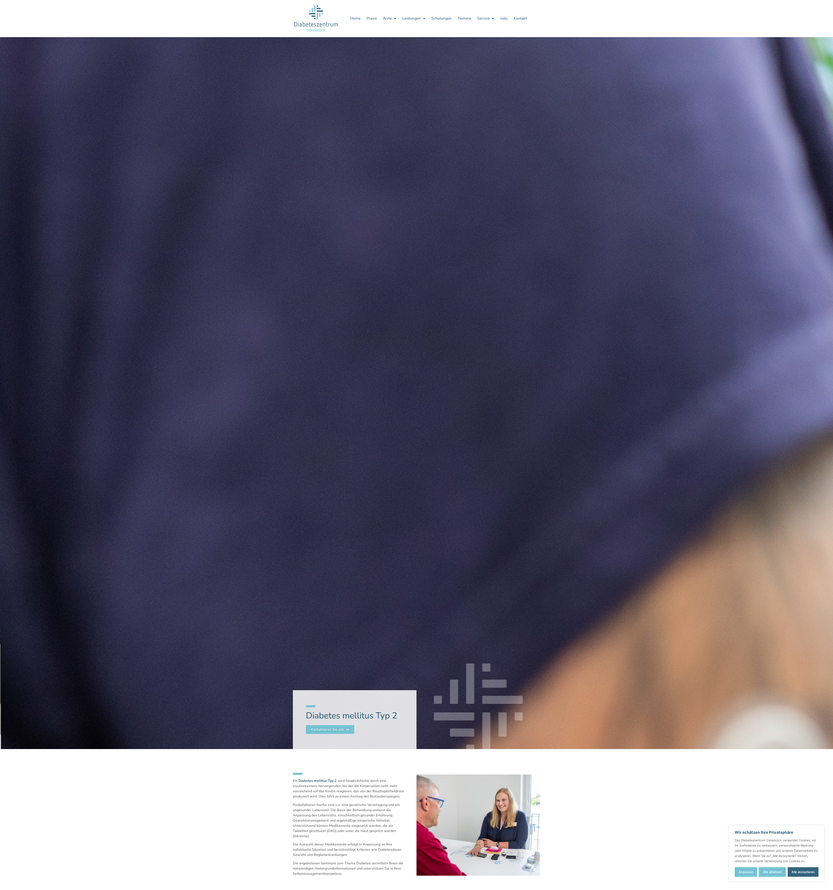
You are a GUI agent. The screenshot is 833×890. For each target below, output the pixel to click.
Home (355, 18)
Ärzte (387, 18)
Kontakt (520, 18)
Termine (464, 18)
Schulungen (441, 18)
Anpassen (746, 872)
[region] (776, 853)
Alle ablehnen (772, 872)
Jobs (504, 18)
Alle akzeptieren (803, 872)
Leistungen (411, 18)
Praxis (372, 18)
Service (483, 18)
